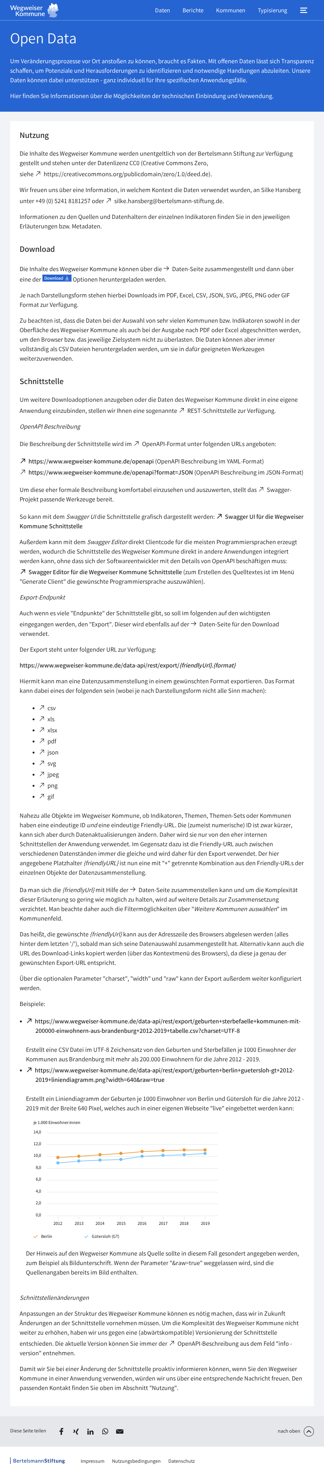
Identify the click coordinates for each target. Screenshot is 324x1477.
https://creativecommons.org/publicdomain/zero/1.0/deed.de (126, 174)
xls (51, 719)
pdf (52, 742)
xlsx (52, 730)
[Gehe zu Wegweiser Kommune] (34, 10)
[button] (61, 1431)
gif (51, 797)
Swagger (278, 490)
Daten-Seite (188, 269)
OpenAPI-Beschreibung (208, 1344)
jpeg (53, 775)
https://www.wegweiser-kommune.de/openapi (91, 462)
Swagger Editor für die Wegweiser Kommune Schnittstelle (105, 572)
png (53, 786)
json (53, 753)
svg (52, 764)
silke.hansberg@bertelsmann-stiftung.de (168, 201)
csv (52, 708)
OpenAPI (154, 444)
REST (194, 411)
